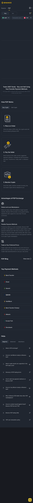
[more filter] (30, 13)
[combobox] (6, 18)
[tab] (3, 8)
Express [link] (3, 8)
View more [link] (26, 259)
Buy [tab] (5, 13)
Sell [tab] (13, 13)
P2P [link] (9, 8)
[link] (16, 275)
